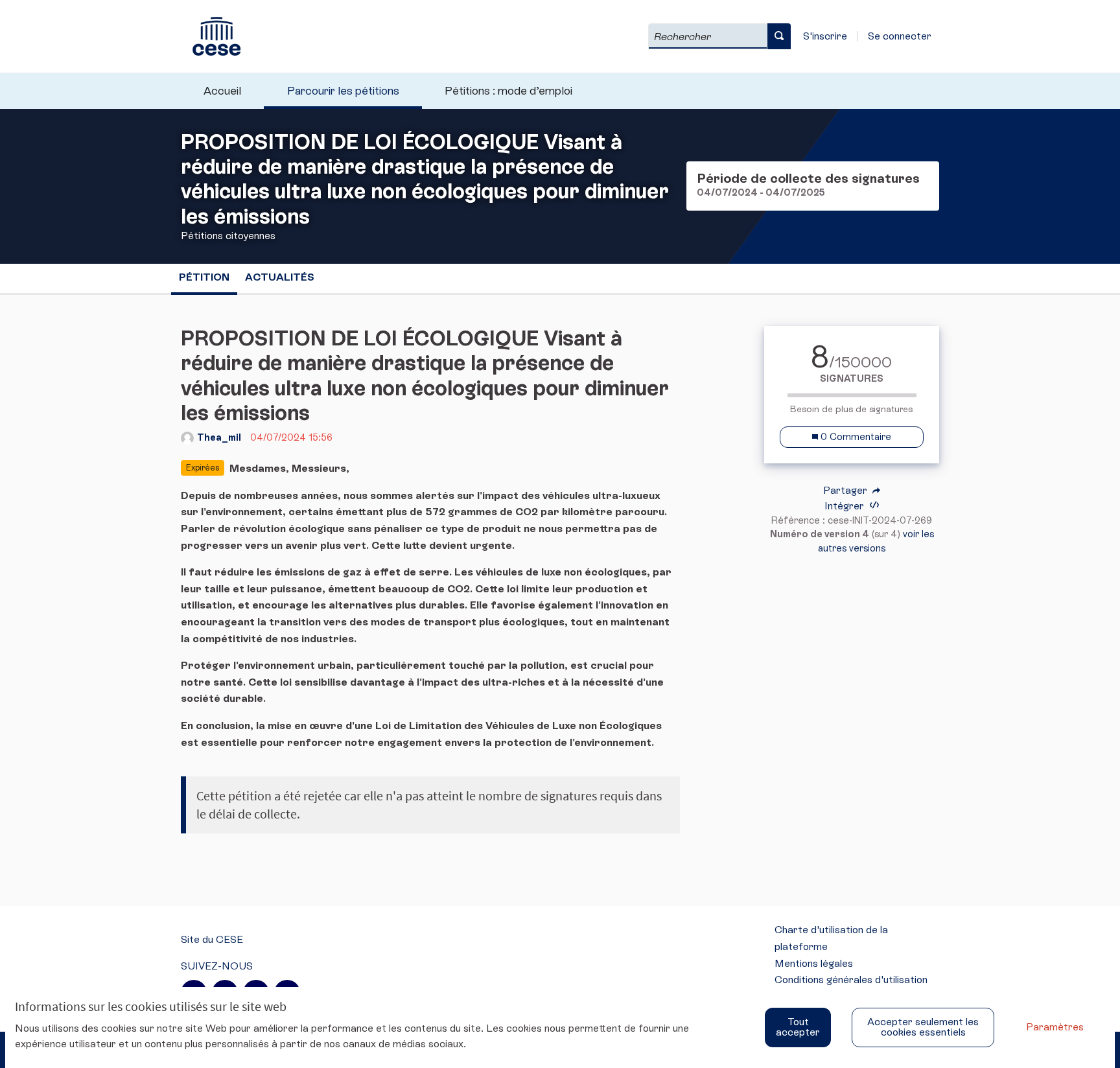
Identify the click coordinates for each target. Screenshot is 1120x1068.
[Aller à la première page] (210, 36)
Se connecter (899, 36)
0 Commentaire (854, 437)
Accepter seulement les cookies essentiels (923, 1027)
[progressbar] (851, 395)
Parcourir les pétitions (343, 90)
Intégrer (845, 505)
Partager (846, 490)
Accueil (222, 90)
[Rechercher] (779, 36)
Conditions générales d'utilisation (851, 979)
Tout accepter (798, 1027)
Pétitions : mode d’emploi (508, 90)
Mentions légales (814, 963)
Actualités (279, 277)
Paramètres (1055, 1027)
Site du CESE (212, 939)
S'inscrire (825, 36)
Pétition (204, 277)
